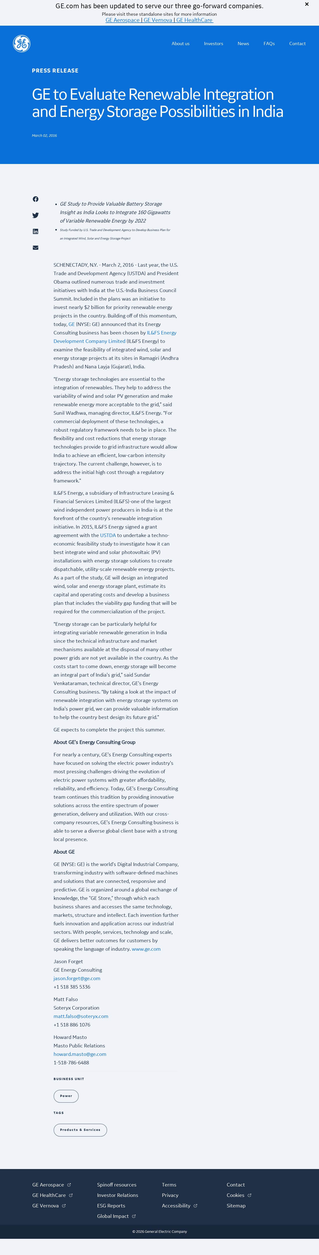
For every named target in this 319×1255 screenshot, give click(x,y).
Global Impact (116, 1216)
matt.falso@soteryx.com (81, 1016)
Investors (213, 43)
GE (72, 324)
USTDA (108, 535)
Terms (169, 1185)
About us (181, 43)
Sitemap (236, 1206)
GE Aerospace (123, 20)
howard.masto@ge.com (80, 1054)
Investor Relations (117, 1195)
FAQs (269, 43)
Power (66, 1096)
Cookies (239, 1195)
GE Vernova (158, 20)
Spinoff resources (117, 1185)
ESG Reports (111, 1206)
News (243, 43)
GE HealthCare (194, 20)
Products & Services (80, 1130)
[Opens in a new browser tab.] (40, 199)
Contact (297, 43)
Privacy (170, 1195)
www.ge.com (146, 949)
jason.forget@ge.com (77, 978)
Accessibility (179, 1206)
